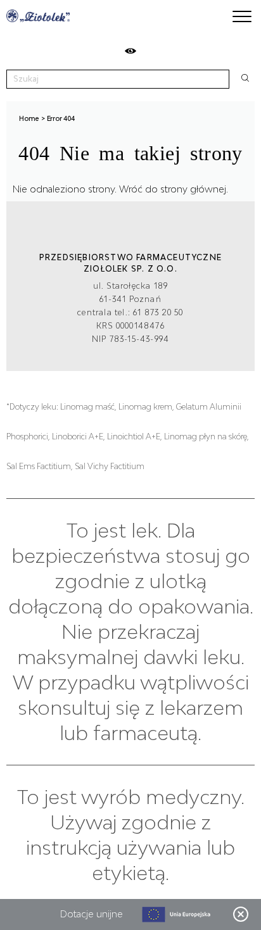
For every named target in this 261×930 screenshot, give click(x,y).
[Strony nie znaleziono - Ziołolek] (38, 15)
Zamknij (240, 914)
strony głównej (193, 189)
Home (29, 118)
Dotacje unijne (91, 913)
